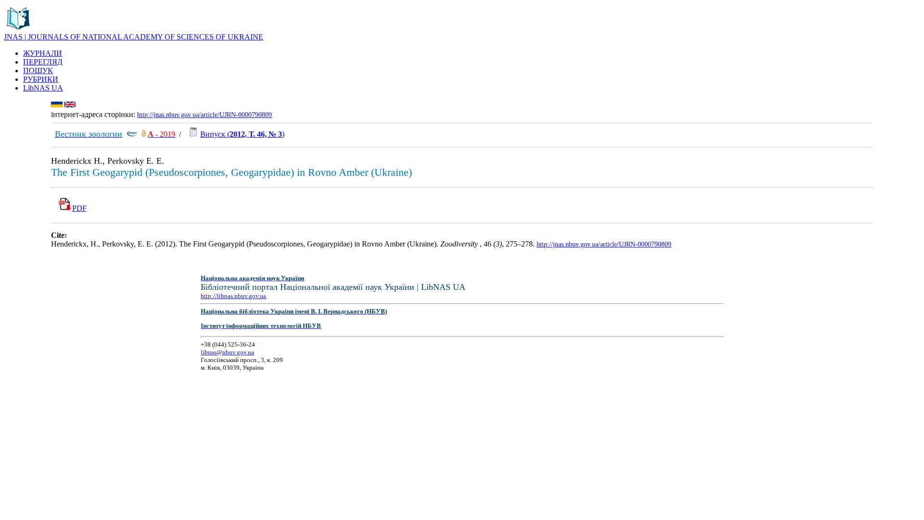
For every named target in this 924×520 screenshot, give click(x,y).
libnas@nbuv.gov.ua (227, 352)
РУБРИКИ (40, 79)
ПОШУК (38, 70)
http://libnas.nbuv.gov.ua (233, 295)
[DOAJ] (143, 134)
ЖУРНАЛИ (42, 53)
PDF (79, 208)
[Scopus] (132, 134)
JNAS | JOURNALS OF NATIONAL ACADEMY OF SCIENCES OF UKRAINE (133, 37)
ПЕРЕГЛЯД (43, 62)
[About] (18, 30)
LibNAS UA (43, 88)
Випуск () (242, 134)
